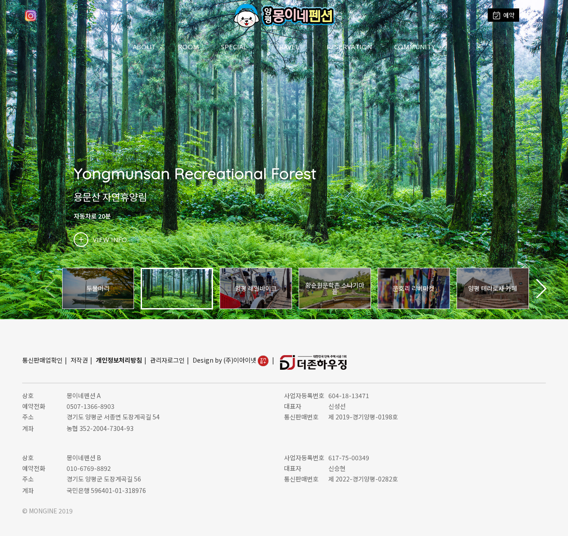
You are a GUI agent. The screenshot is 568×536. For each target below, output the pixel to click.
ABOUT (144, 46)
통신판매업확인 (42, 360)
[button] (541, 288)
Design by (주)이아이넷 (225, 360)
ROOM (188, 46)
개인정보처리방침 (119, 360)
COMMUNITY (414, 46)
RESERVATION (349, 46)
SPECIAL (234, 46)
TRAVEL (287, 46)
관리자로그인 (167, 360)
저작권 (79, 360)
